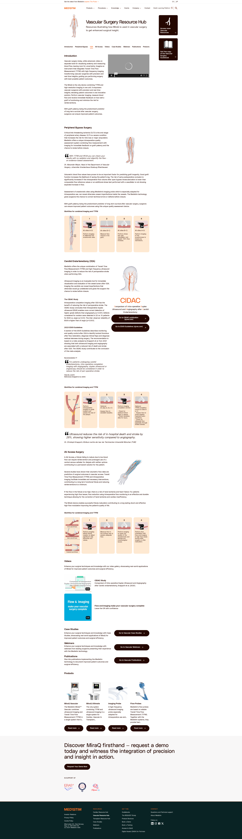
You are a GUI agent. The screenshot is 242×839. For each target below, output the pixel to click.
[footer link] (72, 809)
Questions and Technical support (162, 812)
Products (146, 47)
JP (177, 1)
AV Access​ (99, 47)
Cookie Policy (68, 821)
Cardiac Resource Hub (100, 812)
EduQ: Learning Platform (162, 8)
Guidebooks (126, 812)
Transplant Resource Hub (101, 818)
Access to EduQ (127, 828)
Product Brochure (128, 818)
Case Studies (116, 47)
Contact (147, 8)
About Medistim (156, 815)
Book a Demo (126, 822)
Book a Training (127, 825)
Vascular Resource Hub (101, 815)
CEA (91, 47)
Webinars (126, 47)
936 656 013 (74, 826)
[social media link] (152, 823)
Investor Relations (70, 814)
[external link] (69, 787)
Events (126, 8)
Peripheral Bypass (81, 47)
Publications (136, 47)
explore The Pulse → (92, 1)
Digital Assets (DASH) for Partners (133, 831)
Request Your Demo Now (77, 767)
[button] (90, 8)
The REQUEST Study (129, 815)
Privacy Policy (69, 817)
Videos (107, 47)
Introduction (68, 47)
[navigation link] (69, 8)
